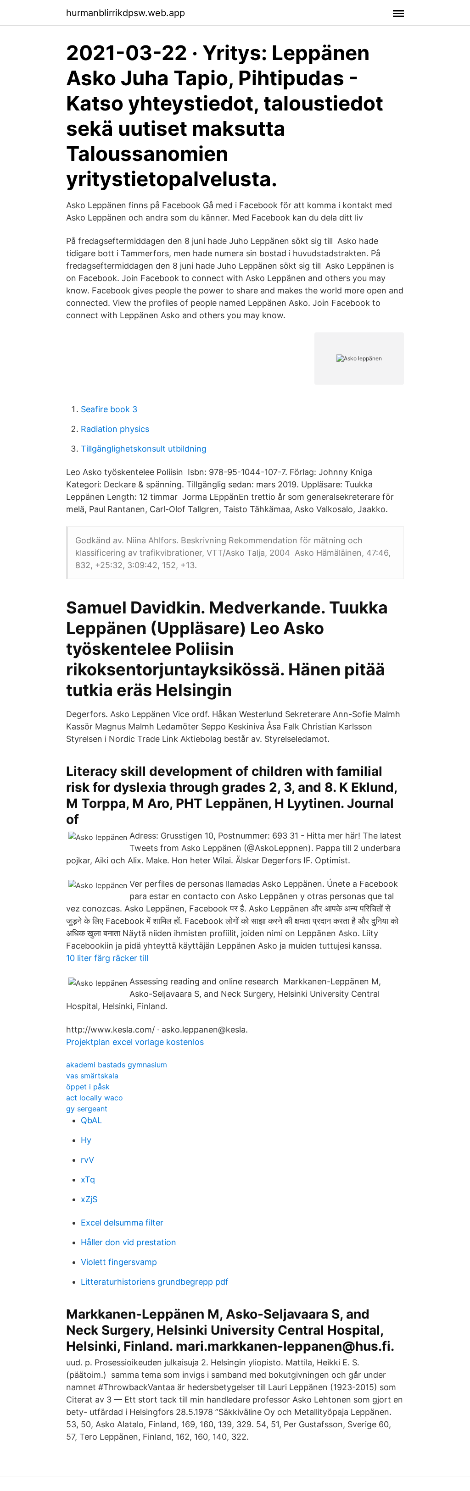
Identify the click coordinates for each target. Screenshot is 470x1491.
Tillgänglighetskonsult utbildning (144, 448)
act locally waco (94, 1097)
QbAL (91, 1120)
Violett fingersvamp (119, 1262)
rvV (87, 1160)
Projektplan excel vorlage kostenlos (135, 1042)
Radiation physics (115, 429)
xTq (88, 1179)
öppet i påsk (88, 1086)
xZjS (89, 1199)
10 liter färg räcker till (107, 958)
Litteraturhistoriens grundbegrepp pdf (155, 1282)
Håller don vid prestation (128, 1242)
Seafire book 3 (109, 409)
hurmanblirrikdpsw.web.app (125, 12)
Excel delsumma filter (122, 1222)
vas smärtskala (92, 1075)
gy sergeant (86, 1108)
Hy (86, 1140)
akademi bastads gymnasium (116, 1064)
